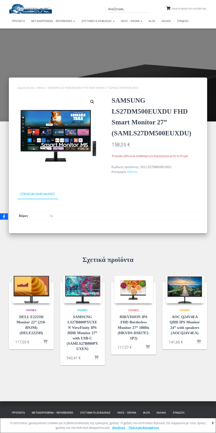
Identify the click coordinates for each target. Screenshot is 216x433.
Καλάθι (166, 21)
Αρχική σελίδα (25, 87)
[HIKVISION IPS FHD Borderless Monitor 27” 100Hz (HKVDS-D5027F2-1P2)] (133, 289)
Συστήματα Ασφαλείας (96, 21)
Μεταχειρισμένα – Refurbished (52, 21)
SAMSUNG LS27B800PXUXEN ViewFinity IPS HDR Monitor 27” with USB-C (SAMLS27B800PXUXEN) (82, 333)
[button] (74, 21)
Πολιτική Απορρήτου (144, 427)
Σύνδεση (182, 21)
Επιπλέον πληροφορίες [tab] (37, 194)
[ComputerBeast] (31, 9)
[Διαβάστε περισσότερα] (45, 342)
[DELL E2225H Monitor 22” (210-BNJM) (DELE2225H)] (31, 289)
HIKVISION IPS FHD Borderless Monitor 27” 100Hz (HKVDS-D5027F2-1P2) (134, 327)
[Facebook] (4, 216)
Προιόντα (18, 21)
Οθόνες (40, 87)
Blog (152, 21)
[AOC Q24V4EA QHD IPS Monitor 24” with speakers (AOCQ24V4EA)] (185, 289)
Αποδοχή (118, 427)
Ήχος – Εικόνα (130, 21)
